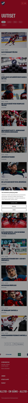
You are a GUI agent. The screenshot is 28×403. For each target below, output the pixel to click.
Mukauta (14, 206)
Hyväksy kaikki (14, 202)
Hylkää (14, 209)
